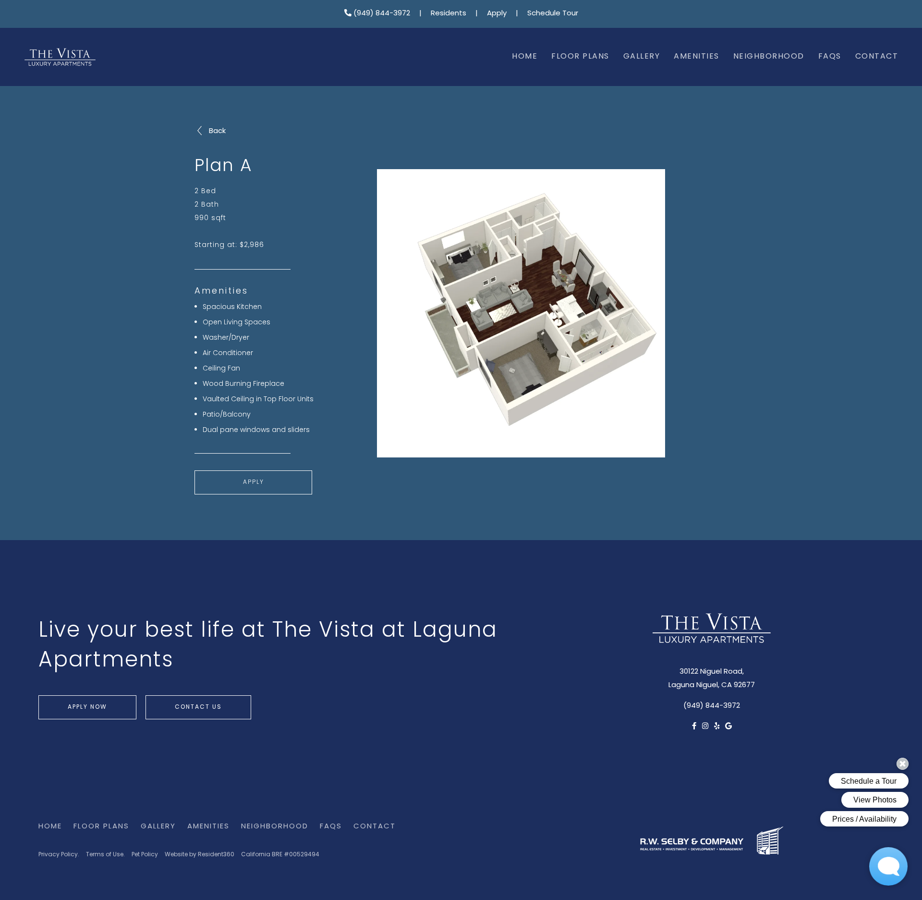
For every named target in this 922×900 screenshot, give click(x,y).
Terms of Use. (105, 855)
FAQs (829, 56)
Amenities (696, 56)
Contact (876, 56)
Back (217, 131)
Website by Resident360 (199, 855)
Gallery (641, 56)
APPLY (253, 482)
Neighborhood (768, 56)
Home (524, 56)
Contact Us (198, 707)
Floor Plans (580, 56)
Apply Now (87, 707)
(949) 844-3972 (381, 14)
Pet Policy (145, 855)
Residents (448, 14)
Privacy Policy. (58, 855)
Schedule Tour (552, 14)
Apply (497, 14)
